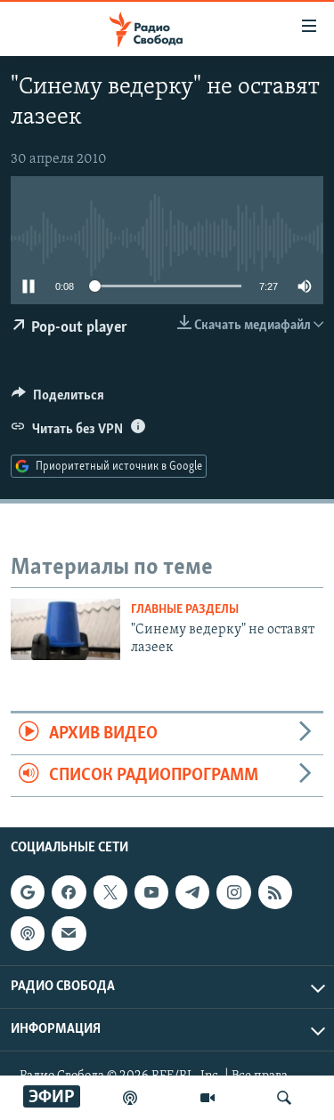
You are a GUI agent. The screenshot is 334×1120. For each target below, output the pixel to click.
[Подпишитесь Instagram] (233, 892)
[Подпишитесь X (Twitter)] (110, 892)
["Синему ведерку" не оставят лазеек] (65, 629)
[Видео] (207, 1098)
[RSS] (275, 892)
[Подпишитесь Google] (28, 892)
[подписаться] (69, 934)
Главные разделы (185, 609)
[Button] (58, 399)
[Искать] (284, 1098)
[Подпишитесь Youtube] (151, 892)
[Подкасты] (28, 934)
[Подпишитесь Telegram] (192, 892)
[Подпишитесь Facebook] (69, 892)
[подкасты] (130, 1098)
